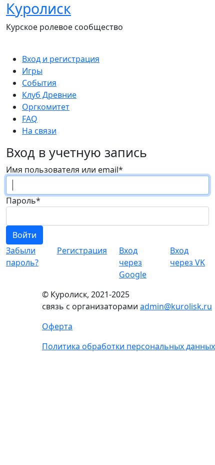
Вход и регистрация (61, 58)
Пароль (23, 200)
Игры (32, 70)
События (39, 82)
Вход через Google (132, 262)
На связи (39, 130)
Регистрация (82, 250)
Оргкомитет (46, 106)
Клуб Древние (49, 94)
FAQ (30, 118)
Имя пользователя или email (64, 169)
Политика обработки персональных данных (128, 346)
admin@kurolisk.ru (176, 306)
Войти (24, 235)
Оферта (57, 326)
